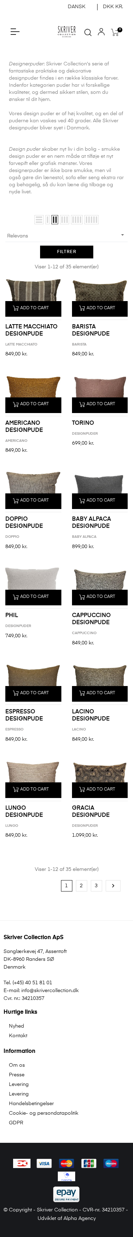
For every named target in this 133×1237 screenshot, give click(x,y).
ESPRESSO (14, 729)
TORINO (83, 423)
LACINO (79, 729)
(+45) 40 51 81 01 (32, 982)
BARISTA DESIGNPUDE (91, 330)
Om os (17, 1065)
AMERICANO (16, 441)
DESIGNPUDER (85, 433)
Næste (113, 885)
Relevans (66, 235)
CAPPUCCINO (84, 633)
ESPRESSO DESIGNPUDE (24, 715)
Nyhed (16, 1026)
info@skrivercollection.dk (50, 990)
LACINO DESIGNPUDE (91, 715)
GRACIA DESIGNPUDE (91, 811)
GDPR (16, 1122)
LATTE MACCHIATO (21, 344)
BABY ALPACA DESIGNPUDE (91, 522)
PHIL (11, 615)
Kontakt (18, 1035)
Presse (16, 1074)
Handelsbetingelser (31, 1103)
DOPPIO (12, 537)
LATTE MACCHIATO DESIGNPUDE (31, 330)
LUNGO (11, 826)
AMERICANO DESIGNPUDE (24, 427)
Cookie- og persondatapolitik (43, 1113)
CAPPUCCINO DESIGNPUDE (91, 619)
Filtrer (66, 252)
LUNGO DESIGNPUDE (24, 811)
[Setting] (101, 33)
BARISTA (79, 344)
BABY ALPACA (84, 537)
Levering (19, 1084)
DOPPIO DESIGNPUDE (24, 522)
